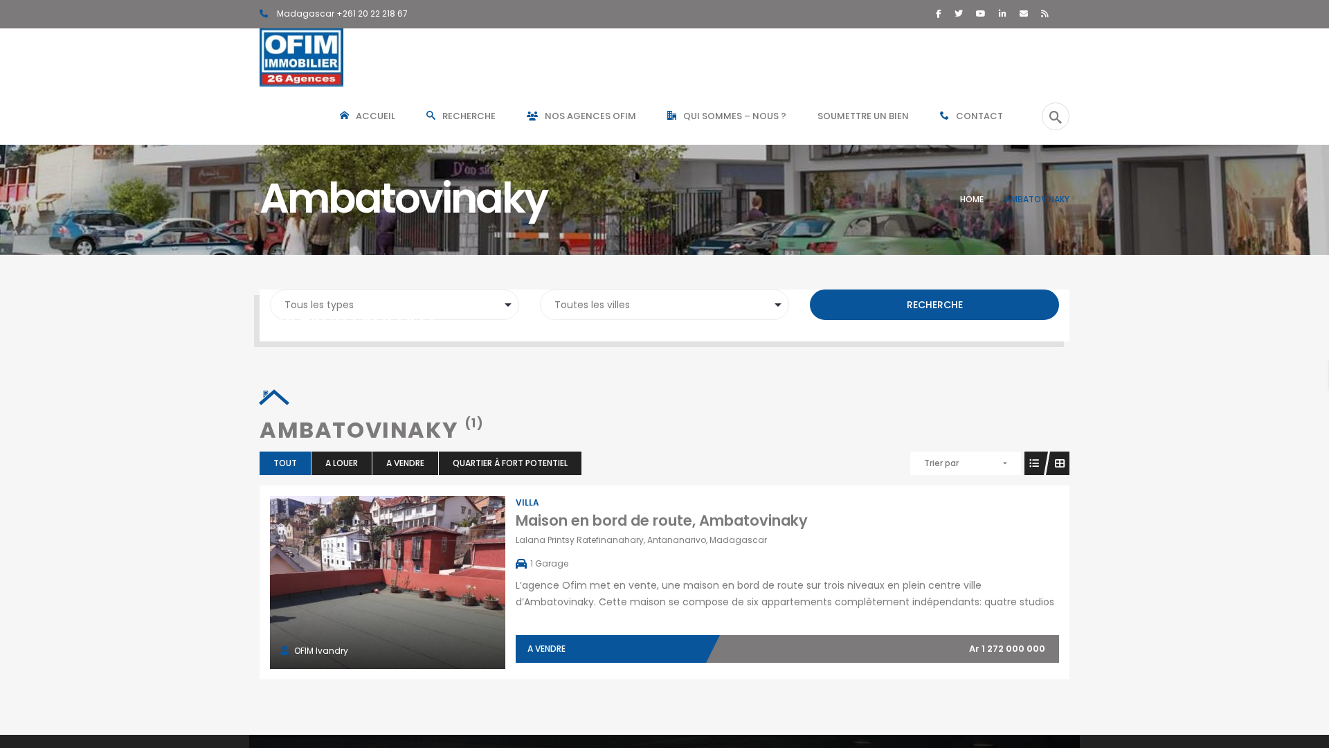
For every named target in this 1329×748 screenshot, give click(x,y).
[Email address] (1024, 13)
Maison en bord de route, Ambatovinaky (662, 520)
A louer (341, 463)
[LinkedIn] (1002, 13)
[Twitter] (959, 13)
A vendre (405, 463)
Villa (527, 502)
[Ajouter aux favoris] (403, 582)
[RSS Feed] (1045, 13)
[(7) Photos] (372, 582)
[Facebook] (938, 13)
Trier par (941, 463)
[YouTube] (981, 13)
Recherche (935, 305)
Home (972, 199)
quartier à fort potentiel (510, 463)
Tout (285, 463)
